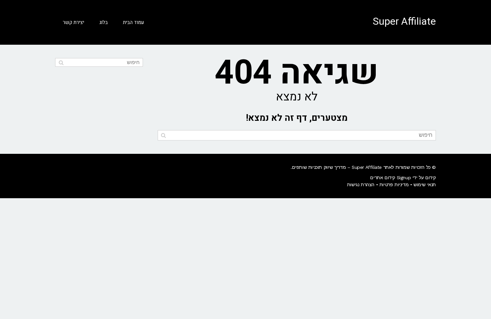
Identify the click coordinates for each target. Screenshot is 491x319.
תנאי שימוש (425, 184)
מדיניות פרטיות (393, 184)
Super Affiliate (404, 21)
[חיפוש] (163, 135)
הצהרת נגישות (360, 184)
